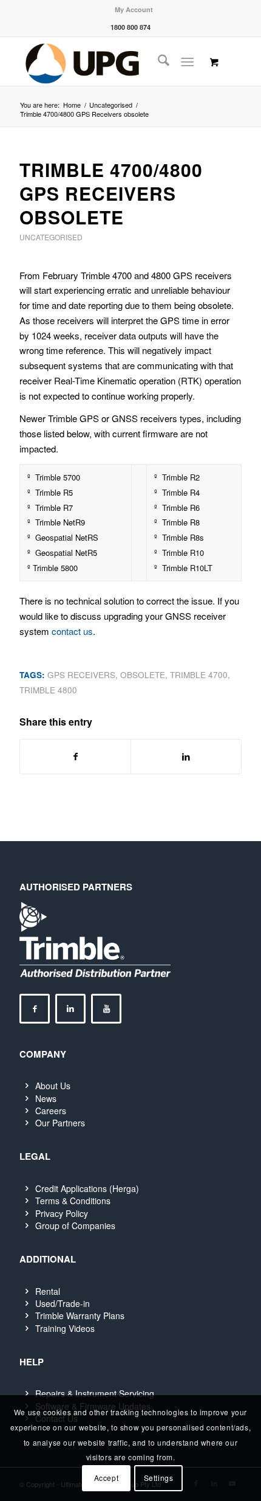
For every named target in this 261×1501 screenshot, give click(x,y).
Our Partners (60, 1123)
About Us (52, 1086)
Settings (159, 1477)
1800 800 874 (130, 27)
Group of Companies (75, 1225)
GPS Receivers (81, 675)
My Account (134, 9)
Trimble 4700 (199, 675)
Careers (50, 1110)
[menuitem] (134, 9)
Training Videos (65, 1328)
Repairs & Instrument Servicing (94, 1393)
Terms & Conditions (72, 1200)
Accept (106, 1477)
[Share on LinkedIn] (186, 757)
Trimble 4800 (48, 690)
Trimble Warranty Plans (79, 1315)
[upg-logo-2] (108, 61)
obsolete (142, 675)
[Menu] (187, 61)
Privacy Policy (61, 1213)
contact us (72, 631)
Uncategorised (51, 237)
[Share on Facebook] (75, 757)
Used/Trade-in (62, 1303)
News (45, 1098)
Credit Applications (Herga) (87, 1188)
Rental (47, 1291)
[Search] (157, 61)
